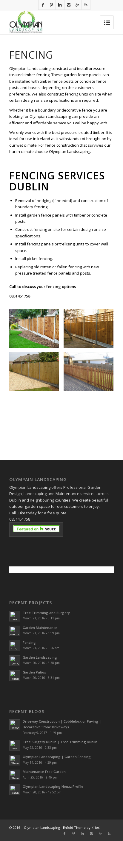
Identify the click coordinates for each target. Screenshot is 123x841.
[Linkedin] (60, 5)
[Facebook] (43, 5)
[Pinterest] (51, 5)
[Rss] (86, 5)
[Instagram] (68, 5)
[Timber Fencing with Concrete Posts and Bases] (91, 330)
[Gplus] (77, 5)
